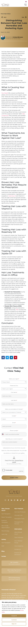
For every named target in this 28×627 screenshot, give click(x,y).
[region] (14, 613)
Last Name (14, 400)
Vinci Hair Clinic (6, 13)
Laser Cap (4, 534)
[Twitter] (23, 500)
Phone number (14, 430)
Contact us (17, 549)
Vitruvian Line (18, 515)
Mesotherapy (5, 531)
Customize (14, 619)
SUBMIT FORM (14, 477)
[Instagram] (14, 500)
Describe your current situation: (14, 439)
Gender (14, 416)
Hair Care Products (19, 512)
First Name (14, 392)
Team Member (18, 537)
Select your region (14, 379)
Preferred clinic (14, 385)
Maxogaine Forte (19, 518)
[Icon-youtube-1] (5, 500)
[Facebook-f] (8, 500)
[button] (3, 357)
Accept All (14, 615)
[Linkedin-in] (11, 500)
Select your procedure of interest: (14, 409)
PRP (17, 309)
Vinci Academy (18, 546)
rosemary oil (12, 196)
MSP (2, 546)
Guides (3, 556)
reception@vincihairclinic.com (14, 599)
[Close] (26, 601)
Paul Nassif (4, 93)
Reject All (14, 623)
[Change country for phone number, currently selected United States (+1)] (3, 434)
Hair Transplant (5, 514)
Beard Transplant (6, 517)
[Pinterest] (17, 500)
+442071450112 (18, 597)
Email (14, 422)
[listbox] (14, 382)
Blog (2, 551)
